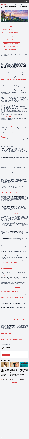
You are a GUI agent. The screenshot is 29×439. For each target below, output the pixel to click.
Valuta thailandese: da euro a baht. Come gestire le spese (11, 43)
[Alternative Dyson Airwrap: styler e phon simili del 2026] (5, 364)
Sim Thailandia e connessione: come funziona (9, 40)
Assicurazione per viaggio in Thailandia (8, 39)
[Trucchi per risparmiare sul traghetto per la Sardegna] (24, 364)
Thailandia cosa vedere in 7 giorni (8, 29)
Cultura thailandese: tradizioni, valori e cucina (8, 33)
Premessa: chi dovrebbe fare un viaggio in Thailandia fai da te (11, 23)
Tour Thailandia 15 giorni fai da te (8, 26)
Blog (3, 4)
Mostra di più (14, 382)
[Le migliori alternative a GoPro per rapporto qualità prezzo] (14, 364)
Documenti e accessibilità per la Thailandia (9, 36)
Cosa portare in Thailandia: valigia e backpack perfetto (10, 46)
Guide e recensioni (6, 4)
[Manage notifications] (1, 437)
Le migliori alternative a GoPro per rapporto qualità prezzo (14, 370)
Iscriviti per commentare (6, 354)
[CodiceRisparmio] (1, 4)
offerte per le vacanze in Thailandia (10, 190)
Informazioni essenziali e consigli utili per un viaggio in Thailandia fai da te (12, 35)
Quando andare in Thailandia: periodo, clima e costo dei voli (10, 32)
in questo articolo (17, 287)
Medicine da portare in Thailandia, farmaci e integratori (11, 49)
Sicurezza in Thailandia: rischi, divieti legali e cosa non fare (11, 42)
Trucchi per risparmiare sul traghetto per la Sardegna (24, 370)
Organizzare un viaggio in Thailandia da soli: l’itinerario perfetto (11, 25)
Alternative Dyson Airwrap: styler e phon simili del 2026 (5, 370)
